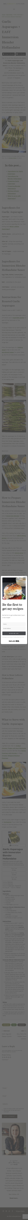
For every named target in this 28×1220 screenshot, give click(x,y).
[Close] (25, 578)
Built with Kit (14, 641)
